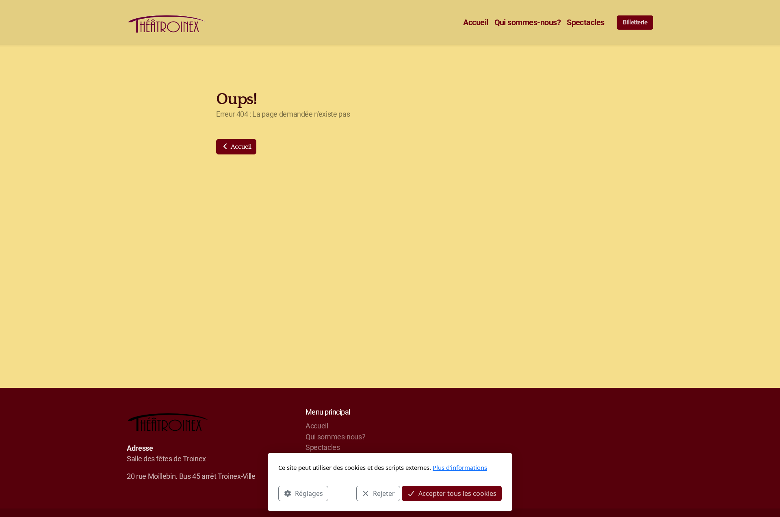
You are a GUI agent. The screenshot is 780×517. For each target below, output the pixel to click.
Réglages (309, 493)
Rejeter (384, 493)
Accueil (240, 146)
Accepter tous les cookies (457, 493)
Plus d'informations (460, 467)
